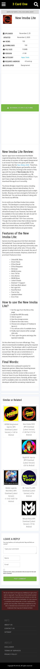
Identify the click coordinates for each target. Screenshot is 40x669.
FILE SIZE (8, 49)
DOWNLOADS (10, 45)
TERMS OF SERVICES (12, 650)
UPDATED (6, 37)
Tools (27, 57)
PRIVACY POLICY (10, 654)
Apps (23, 57)
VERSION (8, 53)
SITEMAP (7, 632)
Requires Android (12, 61)
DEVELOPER (9, 65)
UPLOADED (9, 33)
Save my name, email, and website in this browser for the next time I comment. (19, 572)
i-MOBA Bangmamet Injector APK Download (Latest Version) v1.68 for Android (11, 429)
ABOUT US (8, 625)
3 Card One (20, 4)
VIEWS (7, 41)
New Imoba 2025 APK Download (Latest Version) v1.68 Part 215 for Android (28, 429)
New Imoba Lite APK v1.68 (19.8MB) (21, 108)
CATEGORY (9, 57)
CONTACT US (9, 628)
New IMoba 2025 (23, 165)
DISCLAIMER (9, 647)
